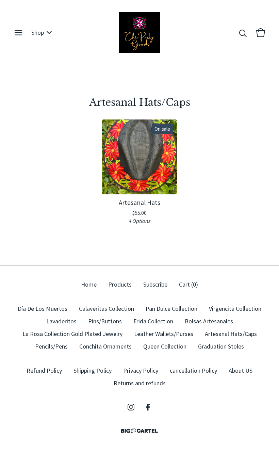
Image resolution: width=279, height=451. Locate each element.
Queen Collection (164, 346)
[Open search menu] (243, 33)
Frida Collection (153, 321)
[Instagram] (131, 407)
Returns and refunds (140, 383)
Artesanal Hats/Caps (231, 334)
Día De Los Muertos (42, 308)
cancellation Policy (193, 370)
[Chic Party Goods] (139, 32)
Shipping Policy (92, 370)
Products (120, 284)
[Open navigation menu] (18, 33)
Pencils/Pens (51, 346)
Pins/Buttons (105, 321)
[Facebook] (148, 407)
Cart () (188, 284)
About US (240, 370)
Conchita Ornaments (105, 346)
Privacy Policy (140, 370)
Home (89, 284)
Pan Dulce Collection (171, 308)
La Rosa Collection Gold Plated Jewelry (72, 334)
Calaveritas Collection (106, 308)
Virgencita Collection (235, 308)
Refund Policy (44, 370)
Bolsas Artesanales (209, 321)
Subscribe (155, 284)
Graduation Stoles (221, 346)
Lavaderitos (61, 321)
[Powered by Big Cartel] (139, 431)
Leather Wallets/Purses (163, 334)
